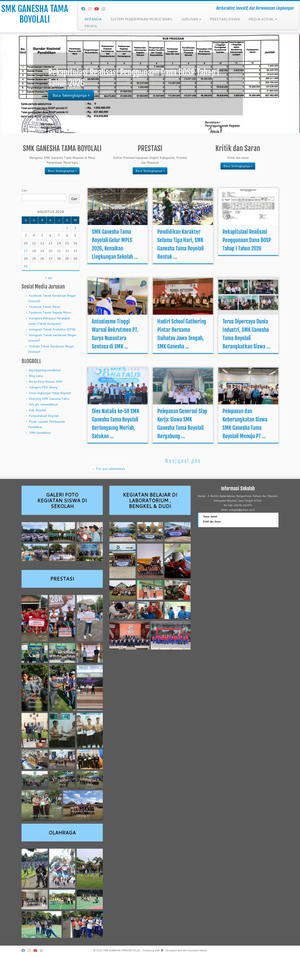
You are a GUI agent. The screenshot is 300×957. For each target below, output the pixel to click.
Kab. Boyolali (37, 410)
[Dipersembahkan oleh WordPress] (162, 949)
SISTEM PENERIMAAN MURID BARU (141, 18)
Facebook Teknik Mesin (44, 307)
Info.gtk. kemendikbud (43, 404)
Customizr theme (197, 950)
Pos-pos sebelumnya (108, 468)
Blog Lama (36, 376)
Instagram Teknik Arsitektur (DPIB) (52, 329)
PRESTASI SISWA (225, 18)
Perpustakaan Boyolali (44, 416)
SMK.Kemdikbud (40, 433)
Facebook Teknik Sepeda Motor (50, 312)
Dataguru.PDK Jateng (43, 387)
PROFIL (91, 26)
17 (26, 251)
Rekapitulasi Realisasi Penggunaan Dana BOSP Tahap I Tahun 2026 (246, 240)
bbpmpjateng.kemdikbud (44, 370)
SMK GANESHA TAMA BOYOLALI (34, 14)
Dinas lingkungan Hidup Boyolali (50, 393)
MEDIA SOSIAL (262, 18)
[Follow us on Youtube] (98, 9)
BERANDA (93, 18)
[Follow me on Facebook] (84, 9)
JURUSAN (190, 18)
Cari (24, 190)
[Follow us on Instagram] (91, 9)
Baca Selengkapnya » (62, 171)
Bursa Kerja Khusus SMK (45, 382)
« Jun (48, 278)
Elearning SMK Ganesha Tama (49, 399)
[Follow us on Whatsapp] (105, 9)
